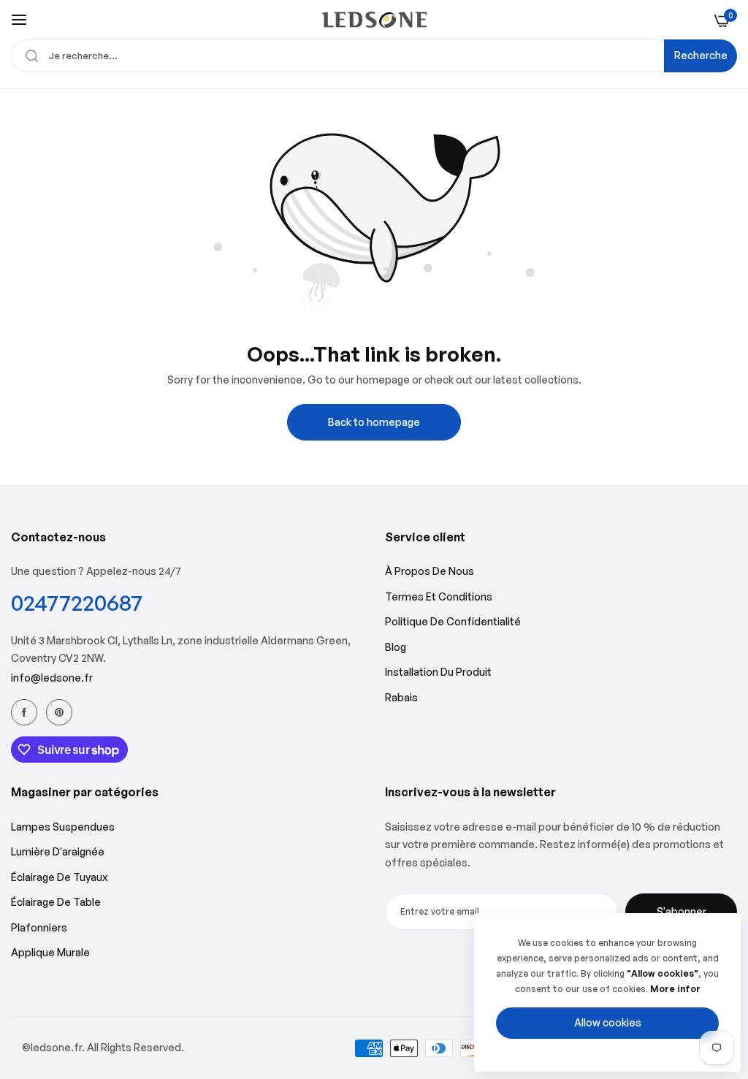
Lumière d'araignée (57, 851)
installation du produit (438, 672)
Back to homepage (374, 422)
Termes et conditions (438, 596)
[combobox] (374, 55)
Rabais (401, 697)
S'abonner (681, 911)
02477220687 (76, 602)
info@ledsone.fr (52, 677)
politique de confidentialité (453, 621)
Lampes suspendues (63, 826)
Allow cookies (607, 1022)
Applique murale (50, 952)
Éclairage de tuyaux (59, 877)
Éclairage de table (56, 902)
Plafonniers (39, 927)
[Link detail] (24, 712)
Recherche (701, 55)
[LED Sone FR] (374, 19)
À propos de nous (429, 571)
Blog (395, 647)
